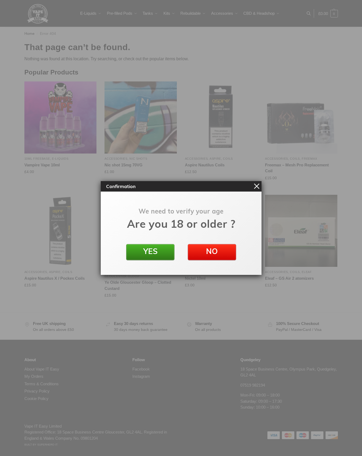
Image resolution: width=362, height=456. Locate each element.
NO (212, 251)
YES (150, 251)
